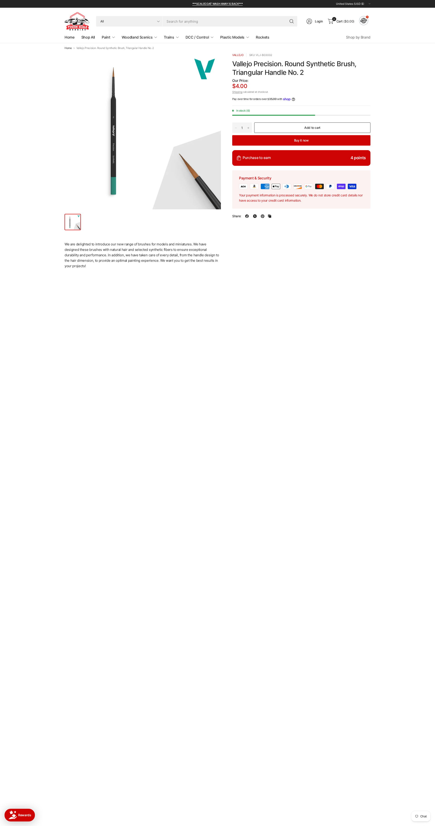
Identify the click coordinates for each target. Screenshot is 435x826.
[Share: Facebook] (247, 216)
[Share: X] (255, 216)
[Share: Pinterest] (263, 216)
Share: (236, 216)
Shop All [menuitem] (88, 37)
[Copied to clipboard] (270, 216)
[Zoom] (212, 61)
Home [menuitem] (70, 37)
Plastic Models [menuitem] (232, 37)
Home (68, 48)
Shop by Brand (358, 37)
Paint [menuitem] (106, 37)
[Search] (291, 21)
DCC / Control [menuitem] (197, 37)
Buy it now (301, 140)
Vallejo (238, 55)
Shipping (237, 91)
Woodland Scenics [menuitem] (137, 37)
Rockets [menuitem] (262, 37)
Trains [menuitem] (169, 37)
